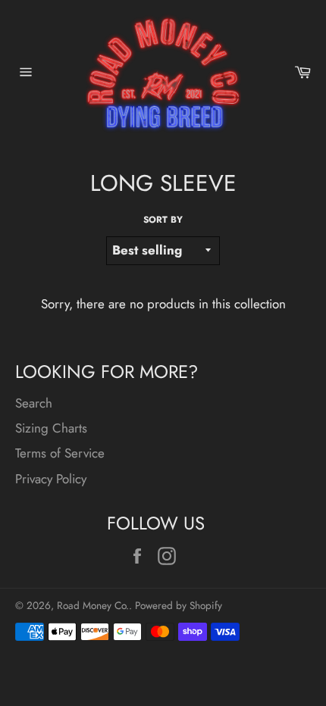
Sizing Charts (51, 428)
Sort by (163, 220)
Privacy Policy (50, 479)
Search (33, 403)
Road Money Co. (93, 605)
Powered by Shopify (178, 605)
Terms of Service (60, 453)
